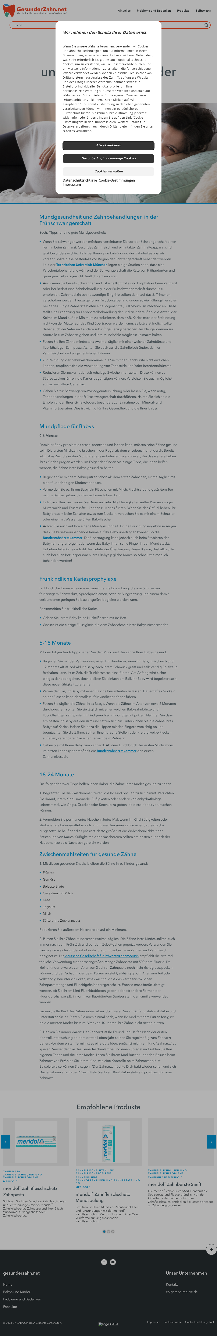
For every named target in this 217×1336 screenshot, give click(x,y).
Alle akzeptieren (108, 145)
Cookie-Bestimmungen (117, 180)
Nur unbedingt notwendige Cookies (108, 158)
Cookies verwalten (109, 171)
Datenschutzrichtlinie (80, 180)
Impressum (72, 184)
